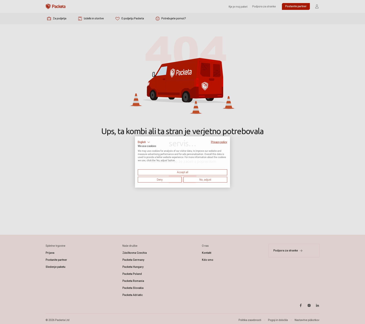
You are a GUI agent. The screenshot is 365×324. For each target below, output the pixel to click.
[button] (144, 142)
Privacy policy (219, 142)
